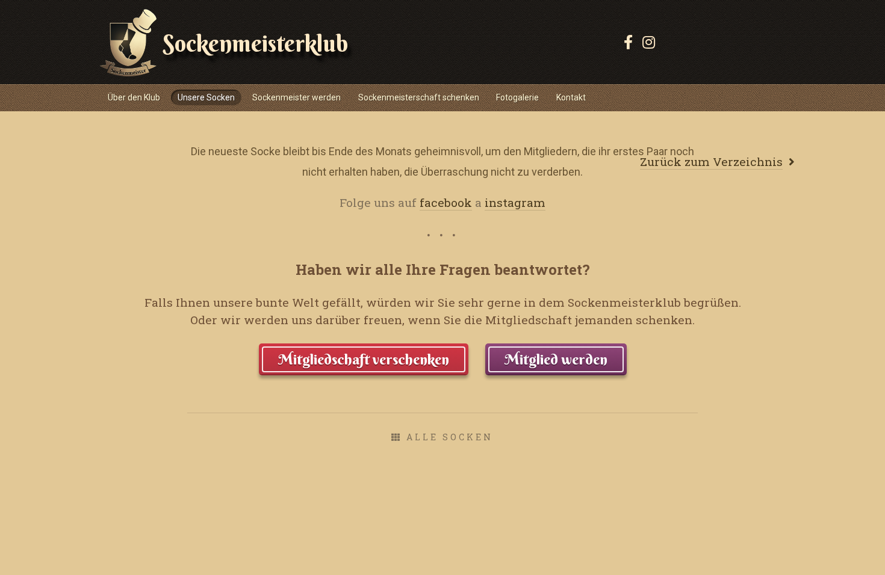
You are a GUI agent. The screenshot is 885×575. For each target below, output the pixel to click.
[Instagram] (648, 42)
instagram (515, 202)
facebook (446, 202)
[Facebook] (628, 42)
